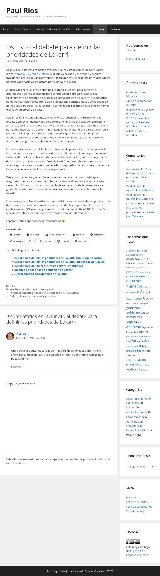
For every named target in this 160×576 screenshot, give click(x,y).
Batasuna (132, 259)
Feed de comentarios (139, 506)
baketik (139, 254)
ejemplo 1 (21, 74)
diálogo (143, 291)
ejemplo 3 (48, 74)
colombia (149, 263)
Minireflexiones (135, 412)
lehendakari (132, 332)
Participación (47, 289)
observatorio (145, 336)
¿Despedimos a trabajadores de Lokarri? (40, 274)
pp (146, 346)
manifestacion (132, 336)
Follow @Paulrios (137, 59)
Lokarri (100, 29)
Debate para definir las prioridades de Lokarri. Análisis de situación (58, 258)
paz (142, 345)
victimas (142, 364)
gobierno (133, 308)
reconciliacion (136, 360)
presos (130, 351)
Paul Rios (22, 10)
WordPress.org (135, 511)
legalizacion (147, 327)
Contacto (115, 29)
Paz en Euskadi (23, 29)
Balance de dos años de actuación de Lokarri (43, 270)
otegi (128, 341)
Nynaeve (131, 169)
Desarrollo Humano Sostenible (53, 29)
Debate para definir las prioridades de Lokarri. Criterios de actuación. (59, 262)
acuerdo (130, 250)
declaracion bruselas (135, 276)
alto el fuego (141, 250)
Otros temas (83, 29)
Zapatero (145, 370)
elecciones (130, 299)
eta (146, 298)
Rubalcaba (131, 364)
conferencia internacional (137, 267)
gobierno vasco (137, 312)
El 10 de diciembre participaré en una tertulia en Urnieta (137, 122)
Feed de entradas (137, 502)
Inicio (6, 29)
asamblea (15, 289)
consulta (133, 271)
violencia (133, 369)
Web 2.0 (131, 435)
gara (146, 304)
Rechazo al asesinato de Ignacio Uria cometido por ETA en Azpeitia (45, 292)
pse (133, 355)
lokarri (36, 289)
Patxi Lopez (132, 346)
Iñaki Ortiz (23, 334)
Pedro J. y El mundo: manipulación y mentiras (33, 296)
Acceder (131, 497)
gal (142, 304)
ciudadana (26, 289)
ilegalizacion (134, 317)
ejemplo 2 (34, 74)
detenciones (131, 292)
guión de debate (22, 177)
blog (140, 259)
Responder (16, 366)
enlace (52, 205)
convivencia (145, 272)
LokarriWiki (85, 177)
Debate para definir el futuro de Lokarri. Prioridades (48, 266)
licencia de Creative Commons (89, 571)
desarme (147, 287)
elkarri (139, 298)
